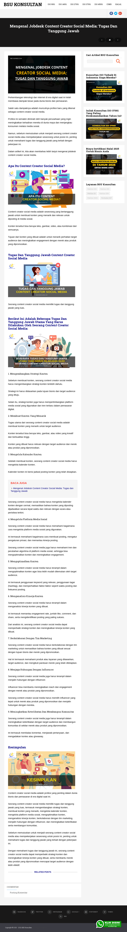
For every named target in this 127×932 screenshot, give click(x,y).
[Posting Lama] (117, 40)
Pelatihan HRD (92, 189)
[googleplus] (120, 13)
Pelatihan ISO (91, 193)
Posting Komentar (18, 892)
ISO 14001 (63, 4)
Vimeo (110, 912)
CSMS (109, 4)
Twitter (39, 912)
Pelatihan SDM (104, 193)
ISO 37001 (86, 4)
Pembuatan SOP (106, 198)
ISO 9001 (51, 4)
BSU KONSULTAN (23, 4)
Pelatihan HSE (104, 189)
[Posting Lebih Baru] (101, 40)
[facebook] (111, 13)
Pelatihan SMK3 (92, 198)
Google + (75, 912)
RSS (65, 916)
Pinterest (93, 912)
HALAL (118, 4)
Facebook (21, 912)
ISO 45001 (99, 4)
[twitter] (116, 13)
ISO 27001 (74, 4)
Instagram (57, 912)
